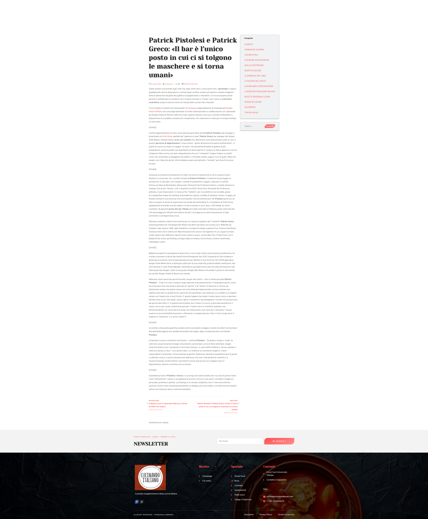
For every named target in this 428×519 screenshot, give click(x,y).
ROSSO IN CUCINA (253, 102)
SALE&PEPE (250, 107)
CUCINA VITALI (251, 55)
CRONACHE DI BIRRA (254, 49)
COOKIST (249, 44)
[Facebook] (137, 502)
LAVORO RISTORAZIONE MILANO (260, 91)
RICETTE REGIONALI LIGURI (257, 97)
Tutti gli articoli (251, 112)
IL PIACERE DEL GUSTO (255, 81)
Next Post (217, 405)
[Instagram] (142, 502)
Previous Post (168, 404)
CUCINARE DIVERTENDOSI (257, 60)
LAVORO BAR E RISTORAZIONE (259, 86)
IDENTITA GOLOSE (191, 84)
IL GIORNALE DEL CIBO (255, 76)
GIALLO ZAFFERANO (254, 65)
